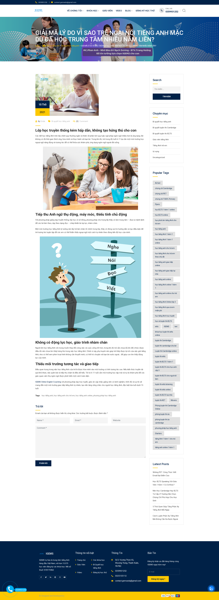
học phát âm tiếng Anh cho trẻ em (165, 222)
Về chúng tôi (74, 10)
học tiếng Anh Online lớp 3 (165, 302)
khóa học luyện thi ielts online (164, 333)
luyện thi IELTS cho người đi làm (165, 377)
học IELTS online (161, 215)
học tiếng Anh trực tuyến (165, 316)
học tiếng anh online (84, 395)
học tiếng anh (47, 395)
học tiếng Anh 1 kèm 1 (164, 234)
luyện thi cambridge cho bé (165, 346)
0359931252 (42, 2)
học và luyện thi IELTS (163, 321)
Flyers (157, 204)
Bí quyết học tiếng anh (61, 121)
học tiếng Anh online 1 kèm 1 (166, 286)
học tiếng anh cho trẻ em (64, 395)
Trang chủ (81, 560)
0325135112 (121, 576)
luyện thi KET (160, 400)
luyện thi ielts (160, 356)
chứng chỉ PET (161, 194)
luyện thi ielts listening (163, 384)
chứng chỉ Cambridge (163, 188)
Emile (43, 121)
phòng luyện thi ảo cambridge (162, 421)
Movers (174, 400)
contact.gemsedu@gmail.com (65, 2)
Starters (158, 433)
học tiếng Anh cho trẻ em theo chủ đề (165, 255)
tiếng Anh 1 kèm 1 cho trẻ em (165, 440)
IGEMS (166, 326)
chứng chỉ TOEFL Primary (165, 199)
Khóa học (92, 10)
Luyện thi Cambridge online (166, 351)
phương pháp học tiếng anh (104, 395)
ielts (156, 326)
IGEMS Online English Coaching (48, 382)
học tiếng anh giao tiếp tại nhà (165, 272)
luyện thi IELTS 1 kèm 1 (164, 362)
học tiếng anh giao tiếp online (164, 263)
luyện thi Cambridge (163, 340)
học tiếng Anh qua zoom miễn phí (165, 309)
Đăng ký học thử (145, 10)
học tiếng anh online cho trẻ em (166, 295)
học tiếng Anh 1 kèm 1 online (164, 241)
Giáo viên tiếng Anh (161, 139)
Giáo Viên (107, 10)
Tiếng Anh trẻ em (160, 145)
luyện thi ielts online (163, 390)
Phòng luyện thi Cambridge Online (166, 407)
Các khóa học (99, 560)
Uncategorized (159, 157)
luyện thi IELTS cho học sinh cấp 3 (166, 368)
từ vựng (156, 151)
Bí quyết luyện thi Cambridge (164, 127)
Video (119, 10)
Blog (128, 10)
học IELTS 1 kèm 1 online (165, 210)
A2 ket (157, 183)
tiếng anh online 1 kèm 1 (164, 447)
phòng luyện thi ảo (162, 414)
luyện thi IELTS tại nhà (163, 395)
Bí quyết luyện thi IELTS (162, 133)
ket (176, 326)
